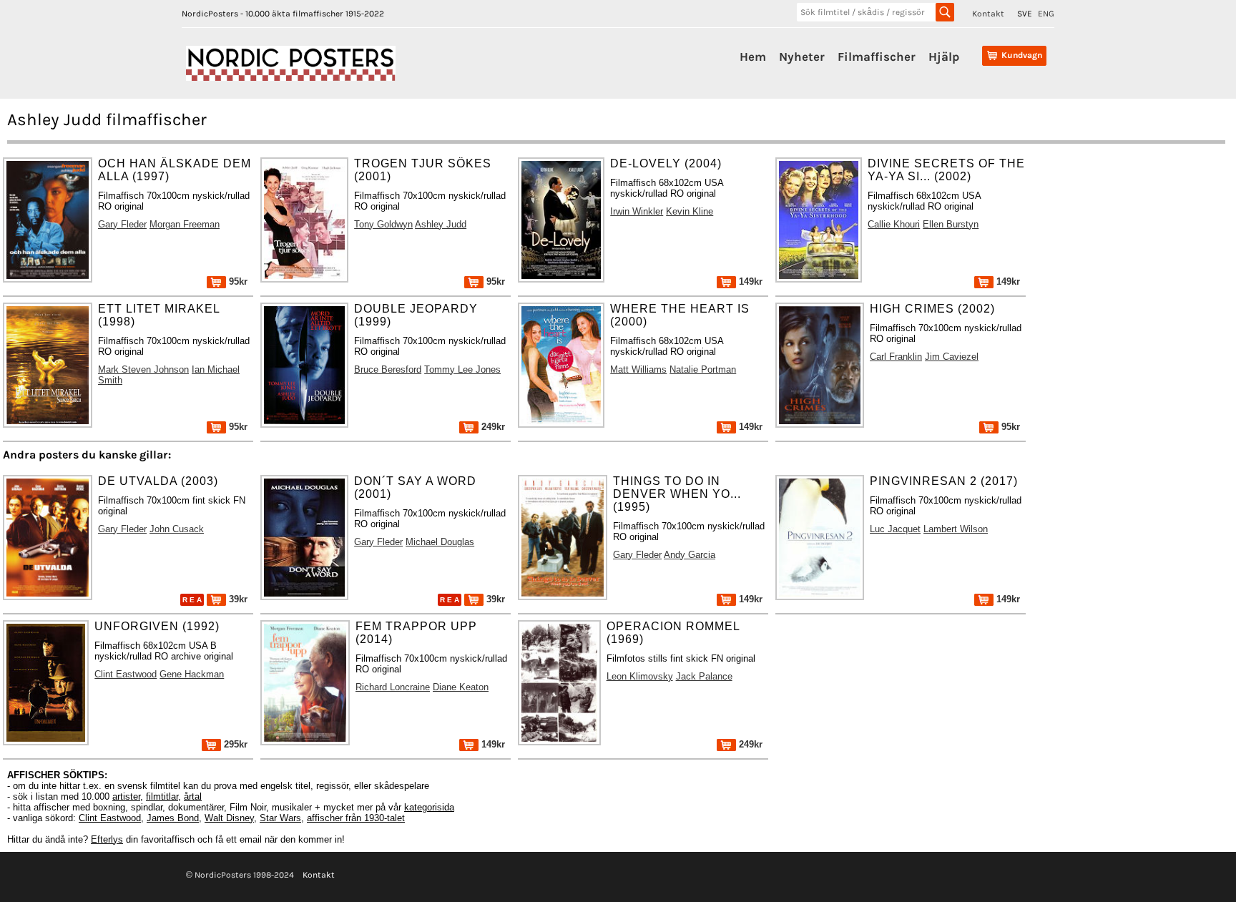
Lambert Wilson (955, 529)
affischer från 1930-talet (356, 818)
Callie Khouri (894, 224)
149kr (749, 281)
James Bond (173, 818)
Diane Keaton (461, 687)
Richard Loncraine (392, 687)
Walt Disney (229, 818)
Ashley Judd (440, 224)
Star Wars (280, 818)
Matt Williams (638, 369)
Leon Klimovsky (640, 676)
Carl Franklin (896, 356)
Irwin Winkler (636, 211)
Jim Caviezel (951, 356)
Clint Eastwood (125, 674)
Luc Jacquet (895, 529)
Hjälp (943, 56)
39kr (236, 599)
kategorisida (429, 807)
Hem (753, 56)
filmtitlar (162, 796)
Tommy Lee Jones (462, 369)
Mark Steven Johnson (143, 369)
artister (126, 796)
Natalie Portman (703, 369)
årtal (193, 796)
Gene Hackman (192, 674)
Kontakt (988, 14)
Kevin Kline (689, 211)
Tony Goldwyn (383, 224)
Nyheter (802, 56)
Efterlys (107, 839)
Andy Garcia (689, 554)
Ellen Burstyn (950, 224)
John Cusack (176, 529)
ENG (1046, 14)
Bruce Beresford (387, 369)
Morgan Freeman (184, 224)
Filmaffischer (877, 56)
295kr (234, 744)
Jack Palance (704, 676)
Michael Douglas (440, 541)
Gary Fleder (122, 224)
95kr (236, 281)
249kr (492, 426)
